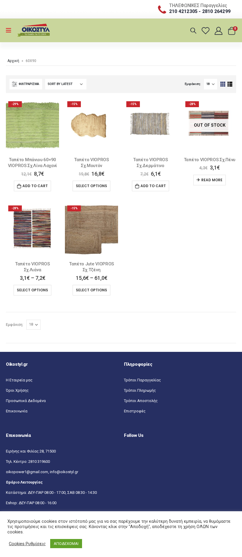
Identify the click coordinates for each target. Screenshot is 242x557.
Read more (212, 179)
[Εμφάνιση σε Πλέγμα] (223, 84)
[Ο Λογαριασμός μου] (219, 31)
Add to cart (35, 185)
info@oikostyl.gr (64, 472)
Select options (91, 185)
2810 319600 (39, 461)
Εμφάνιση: (193, 84)
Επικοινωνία (16, 411)
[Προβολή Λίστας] (230, 84)
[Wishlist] (206, 31)
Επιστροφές (134, 411)
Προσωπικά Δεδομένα (26, 400)
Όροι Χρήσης (17, 390)
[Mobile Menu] (10, 30)
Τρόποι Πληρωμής (140, 390)
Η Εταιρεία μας (19, 380)
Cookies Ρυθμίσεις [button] (27, 543)
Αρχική (13, 61)
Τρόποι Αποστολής (141, 400)
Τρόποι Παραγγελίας (142, 380)
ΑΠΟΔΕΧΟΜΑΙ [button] (66, 543)
